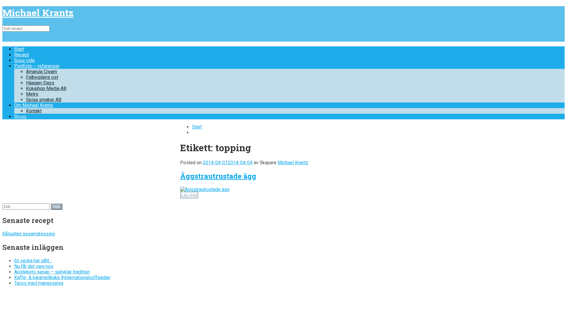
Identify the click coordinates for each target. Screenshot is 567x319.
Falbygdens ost (42, 77)
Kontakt (34, 111)
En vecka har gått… (33, 260)
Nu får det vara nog (33, 266)
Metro (32, 94)
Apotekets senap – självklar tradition (52, 272)
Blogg (20, 116)
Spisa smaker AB (43, 99)
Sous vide (24, 60)
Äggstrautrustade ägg (218, 176)
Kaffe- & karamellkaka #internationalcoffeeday (62, 277)
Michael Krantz (38, 12)
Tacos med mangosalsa (38, 283)
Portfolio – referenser (37, 66)
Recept (21, 55)
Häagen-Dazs (40, 83)
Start (19, 49)
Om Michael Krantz (33, 105)
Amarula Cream (41, 71)
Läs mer (189, 195)
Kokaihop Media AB (46, 88)
